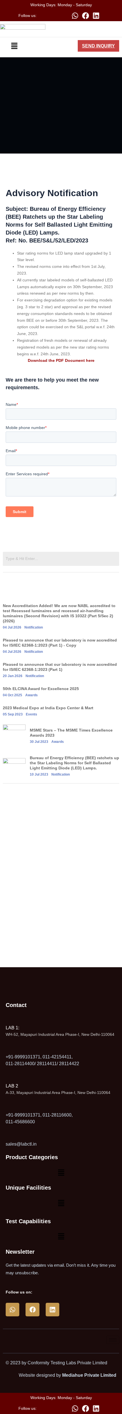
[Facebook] (85, 15)
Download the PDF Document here (61, 360)
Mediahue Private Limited (89, 1375)
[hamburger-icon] (112, 1340)
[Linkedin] (96, 15)
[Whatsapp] (75, 15)
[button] (14, 45)
